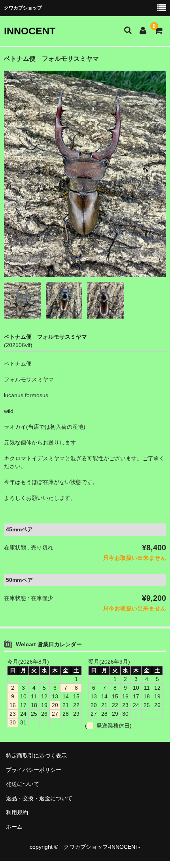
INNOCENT (29, 30)
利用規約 (17, 812)
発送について (22, 784)
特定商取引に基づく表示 (39, 755)
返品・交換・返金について (39, 798)
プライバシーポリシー (33, 770)
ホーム (14, 826)
